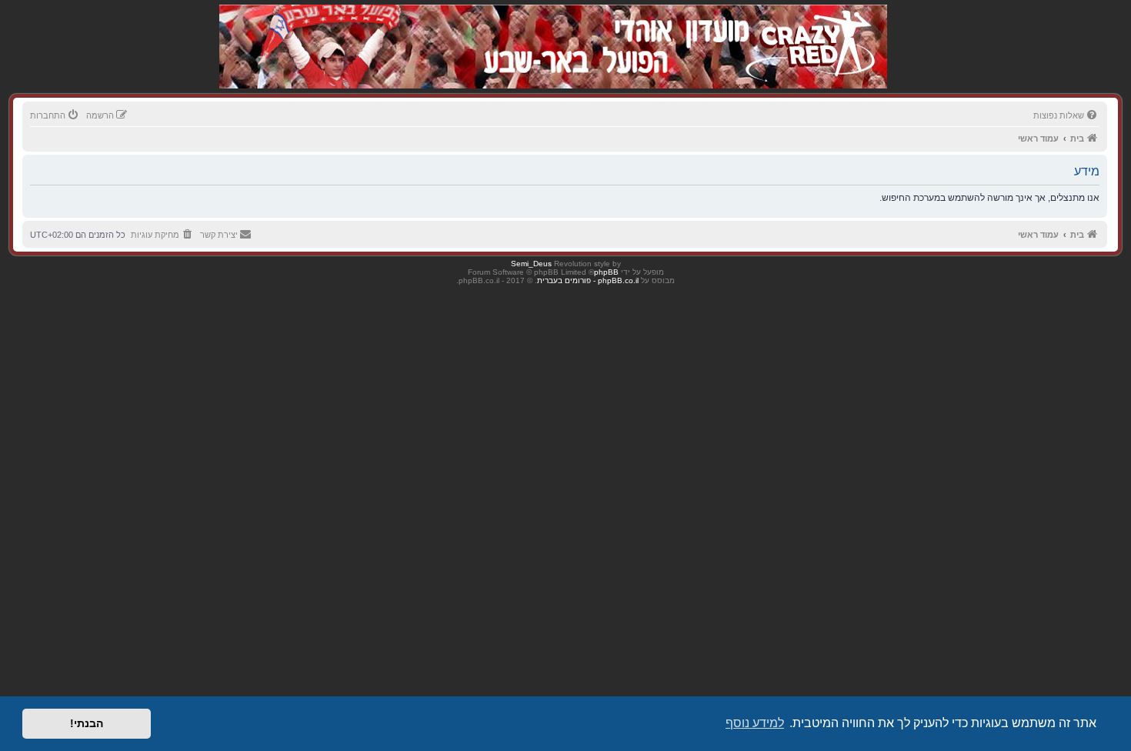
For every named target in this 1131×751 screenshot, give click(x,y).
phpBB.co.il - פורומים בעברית (588, 280)
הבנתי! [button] (86, 723)
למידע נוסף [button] (755, 722)
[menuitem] (1066, 115)
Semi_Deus (531, 263)
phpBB (606, 272)
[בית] (805, 30)
